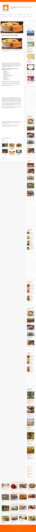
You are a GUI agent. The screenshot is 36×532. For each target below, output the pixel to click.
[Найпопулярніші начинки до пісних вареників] (30, 135)
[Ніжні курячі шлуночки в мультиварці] (23, 486)
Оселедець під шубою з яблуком (32, 248)
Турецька (28, 472)
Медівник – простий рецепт (23, 500)
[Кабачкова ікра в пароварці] (5, 508)
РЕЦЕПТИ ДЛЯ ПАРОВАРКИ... (18, 504)
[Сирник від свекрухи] (30, 193)
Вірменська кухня (29, 468)
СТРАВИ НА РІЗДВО (29, 161)
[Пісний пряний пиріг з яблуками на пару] (31, 507)
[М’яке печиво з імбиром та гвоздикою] (28, 285)
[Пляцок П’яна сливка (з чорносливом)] (30, 150)
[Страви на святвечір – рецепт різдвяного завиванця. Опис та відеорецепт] (30, 142)
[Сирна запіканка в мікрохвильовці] (14, 518)
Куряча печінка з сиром (31, 521)
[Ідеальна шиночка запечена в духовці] (30, 186)
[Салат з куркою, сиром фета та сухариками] (28, 237)
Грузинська (28, 469)
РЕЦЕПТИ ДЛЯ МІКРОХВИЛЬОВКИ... (18, 514)
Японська (31, 476)
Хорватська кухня (28, 476)
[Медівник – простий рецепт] (23, 497)
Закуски (32, 14)
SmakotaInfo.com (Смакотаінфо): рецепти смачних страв (21, 7)
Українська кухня (29, 474)
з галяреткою (28, 477)
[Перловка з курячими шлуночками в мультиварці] (31, 486)
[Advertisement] (12, 57)
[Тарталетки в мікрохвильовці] (5, 518)
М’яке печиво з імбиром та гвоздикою (32, 285)
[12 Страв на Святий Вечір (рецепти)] (30, 128)
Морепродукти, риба (4, 14)
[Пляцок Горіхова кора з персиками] (28, 288)
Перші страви (20, 14)
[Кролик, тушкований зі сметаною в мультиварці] (5, 486)
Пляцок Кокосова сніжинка (31, 296)
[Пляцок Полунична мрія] (30, 165)
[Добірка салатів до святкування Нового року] (28, 244)
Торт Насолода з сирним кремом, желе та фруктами (30, 234)
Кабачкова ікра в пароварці (5, 511)
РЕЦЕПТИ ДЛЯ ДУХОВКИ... (18, 493)
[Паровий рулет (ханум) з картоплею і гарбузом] (23, 507)
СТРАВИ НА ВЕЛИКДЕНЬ (30, 116)
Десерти (15, 14)
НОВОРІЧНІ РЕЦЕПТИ (29, 282)
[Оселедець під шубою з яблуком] (28, 248)
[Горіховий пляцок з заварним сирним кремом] (28, 299)
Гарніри (28, 14)
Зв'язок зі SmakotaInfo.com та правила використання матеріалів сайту (18, 529)
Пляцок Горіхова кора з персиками (32, 288)
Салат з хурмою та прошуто (31, 241)
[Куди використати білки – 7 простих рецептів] (30, 178)
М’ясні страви (10, 14)
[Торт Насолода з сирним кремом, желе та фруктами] (28, 233)
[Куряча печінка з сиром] (31, 518)
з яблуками (31, 477)
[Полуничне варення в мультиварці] (14, 486)
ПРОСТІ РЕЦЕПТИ (29, 353)
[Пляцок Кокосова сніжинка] (28, 296)
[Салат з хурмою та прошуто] (28, 241)
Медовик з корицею (4, 158)
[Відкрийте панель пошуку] (1, 19)
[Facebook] (17, 1)
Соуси (24, 14)
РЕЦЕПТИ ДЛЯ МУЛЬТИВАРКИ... (18, 482)
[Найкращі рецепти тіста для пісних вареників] (30, 121)
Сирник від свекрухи (13, 500)
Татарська (33, 471)
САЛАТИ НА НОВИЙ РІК (29, 230)
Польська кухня (29, 471)
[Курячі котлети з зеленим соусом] (14, 508)
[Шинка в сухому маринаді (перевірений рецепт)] (31, 496)
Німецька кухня (28, 470)
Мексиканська (30, 469)
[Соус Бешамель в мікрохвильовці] (23, 518)
